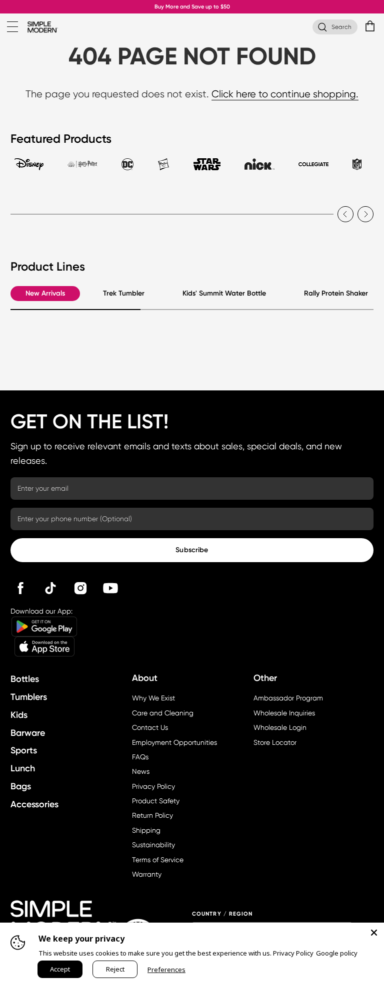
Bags (20, 786)
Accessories (34, 804)
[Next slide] (366, 214)
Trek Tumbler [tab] (123, 293)
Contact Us (150, 727)
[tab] (29, 168)
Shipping (146, 830)
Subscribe (192, 550)
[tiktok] (50, 588)
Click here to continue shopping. (285, 94)
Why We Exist (153, 698)
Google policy (337, 953)
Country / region (222, 914)
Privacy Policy (153, 786)
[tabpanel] (191, 208)
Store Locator (275, 742)
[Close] (374, 933)
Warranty (147, 874)
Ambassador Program (288, 698)
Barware (27, 732)
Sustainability (153, 845)
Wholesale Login (280, 727)
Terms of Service (158, 860)
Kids (19, 714)
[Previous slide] (346, 214)
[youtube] (110, 588)
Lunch (22, 768)
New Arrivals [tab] (45, 293)
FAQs (140, 757)
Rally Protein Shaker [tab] (336, 293)
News (141, 771)
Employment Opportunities (174, 742)
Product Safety (156, 801)
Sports (23, 750)
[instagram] (80, 588)
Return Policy (152, 815)
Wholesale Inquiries (284, 713)
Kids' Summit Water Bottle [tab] (224, 293)
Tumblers (28, 696)
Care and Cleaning (163, 713)
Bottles (24, 678)
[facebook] (20, 588)
